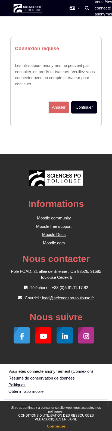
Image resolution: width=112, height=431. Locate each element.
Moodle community (54, 218)
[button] (74, 8)
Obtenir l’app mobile (25, 391)
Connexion (82, 371)
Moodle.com (54, 243)
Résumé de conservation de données (41, 378)
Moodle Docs (54, 234)
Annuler (59, 107)
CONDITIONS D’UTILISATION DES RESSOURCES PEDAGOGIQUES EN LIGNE (56, 417)
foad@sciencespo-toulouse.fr (68, 298)
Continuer (56, 426)
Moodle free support (53, 226)
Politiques (17, 385)
